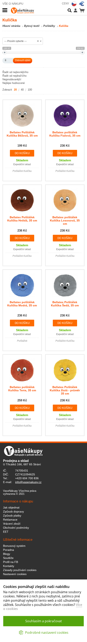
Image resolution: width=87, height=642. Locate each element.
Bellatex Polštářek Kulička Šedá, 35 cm (65, 304)
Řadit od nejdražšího (14, 75)
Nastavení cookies (15, 574)
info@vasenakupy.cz (28, 482)
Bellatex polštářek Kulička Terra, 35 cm (22, 388)
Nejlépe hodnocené (13, 83)
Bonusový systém (14, 545)
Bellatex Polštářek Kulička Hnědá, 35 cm (22, 219)
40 (22, 89)
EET (5, 531)
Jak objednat (11, 507)
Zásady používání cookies (19, 570)
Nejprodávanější (11, 79)
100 (30, 89)
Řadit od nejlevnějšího (15, 72)
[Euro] (82, 4)
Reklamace (10, 519)
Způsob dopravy (13, 511)
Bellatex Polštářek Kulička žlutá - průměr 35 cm (65, 390)
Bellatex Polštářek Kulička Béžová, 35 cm (22, 134)
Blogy (6, 553)
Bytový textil (31, 25)
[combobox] (22, 41)
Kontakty (8, 566)
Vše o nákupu (12, 3)
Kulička (63, 25)
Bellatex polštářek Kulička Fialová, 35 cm (64, 134)
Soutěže (8, 558)
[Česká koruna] (74, 4)
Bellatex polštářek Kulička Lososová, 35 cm (65, 220)
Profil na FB (10, 562)
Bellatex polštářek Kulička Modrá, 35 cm (22, 304)
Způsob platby (12, 515)
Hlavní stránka (11, 25)
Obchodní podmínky (16, 527)
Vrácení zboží (11, 523)
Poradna (8, 549)
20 (15, 89)
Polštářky (49, 25)
